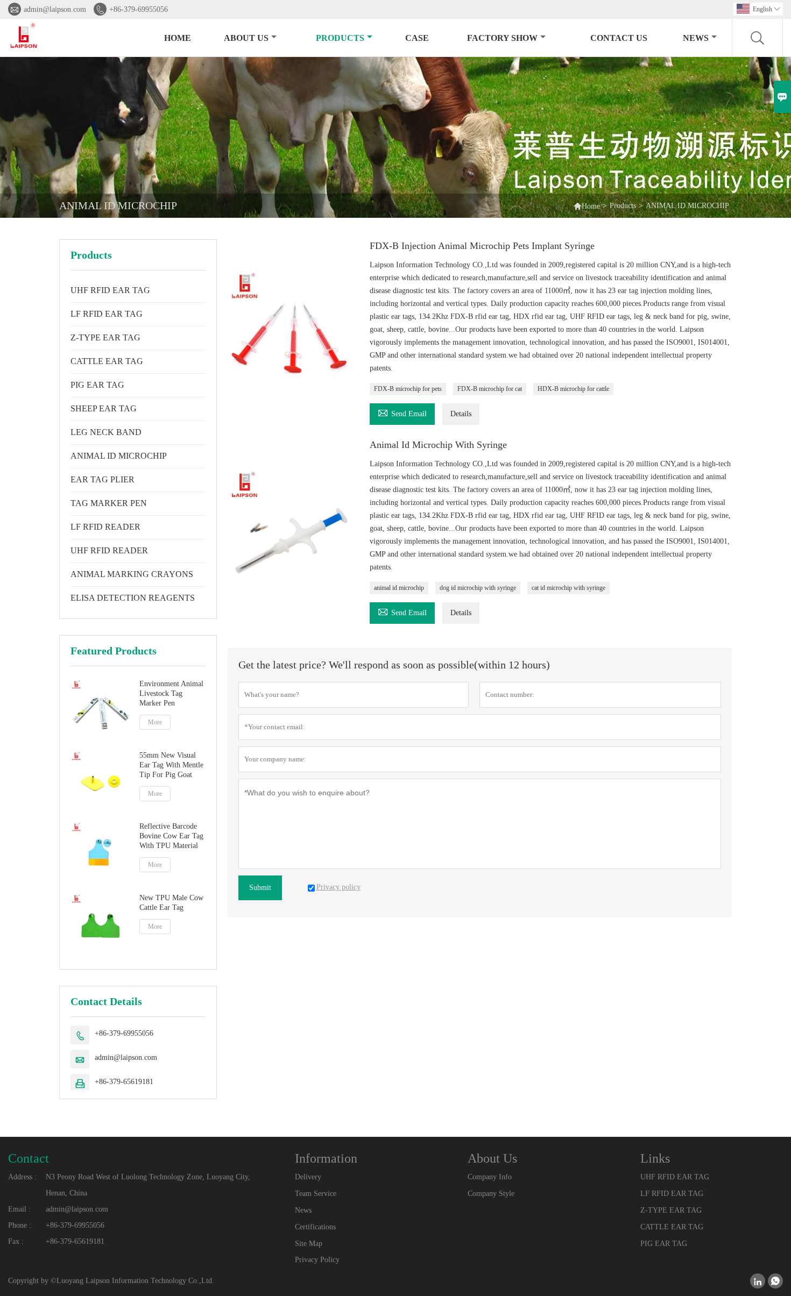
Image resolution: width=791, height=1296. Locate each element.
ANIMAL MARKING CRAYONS (131, 574)
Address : (22, 1177)
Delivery (308, 1177)
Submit (260, 888)
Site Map (308, 1244)
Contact (28, 1158)
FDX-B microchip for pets (408, 389)
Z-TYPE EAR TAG (105, 337)
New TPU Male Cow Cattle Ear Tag (171, 903)
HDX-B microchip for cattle (573, 389)
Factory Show (502, 37)
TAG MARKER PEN (108, 503)
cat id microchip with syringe (568, 588)
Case (417, 37)
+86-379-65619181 (124, 1082)
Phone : (19, 1225)
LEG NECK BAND (106, 432)
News (696, 37)
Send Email (402, 412)
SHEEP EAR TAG (103, 408)
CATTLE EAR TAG (106, 361)
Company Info (490, 1177)
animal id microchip (399, 588)
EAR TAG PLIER (102, 479)
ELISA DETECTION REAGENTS (132, 597)
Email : (19, 1209)
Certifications (315, 1227)
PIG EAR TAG (97, 384)
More (155, 722)
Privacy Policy (317, 1260)
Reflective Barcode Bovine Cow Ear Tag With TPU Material (171, 836)
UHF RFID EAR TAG (110, 290)
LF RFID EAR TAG (106, 313)
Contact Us (618, 37)
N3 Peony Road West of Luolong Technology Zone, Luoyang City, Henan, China (148, 1185)
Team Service (315, 1194)
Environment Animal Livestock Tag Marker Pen (171, 693)
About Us (246, 37)
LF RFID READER (105, 526)
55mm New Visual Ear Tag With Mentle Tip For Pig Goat (171, 765)
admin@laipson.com (55, 9)
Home (177, 37)
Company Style (491, 1194)
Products (340, 37)
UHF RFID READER (109, 550)
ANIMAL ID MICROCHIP (118, 455)
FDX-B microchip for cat (489, 389)
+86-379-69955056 (138, 9)
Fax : (16, 1241)
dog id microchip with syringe (478, 588)
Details (460, 414)
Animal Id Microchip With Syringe (438, 444)
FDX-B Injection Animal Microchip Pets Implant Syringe (482, 245)
